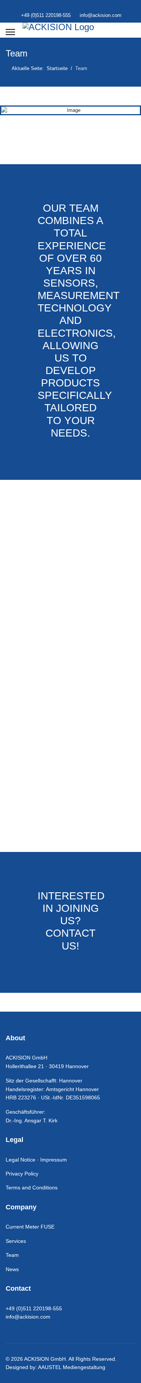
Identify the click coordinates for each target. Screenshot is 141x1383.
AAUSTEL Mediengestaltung (71, 1367)
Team (12, 1255)
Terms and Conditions (32, 1188)
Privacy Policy (22, 1174)
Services (16, 1241)
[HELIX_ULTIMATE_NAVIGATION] (10, 32)
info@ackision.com (100, 15)
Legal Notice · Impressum (36, 1160)
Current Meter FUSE (30, 1227)
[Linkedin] (70, 7)
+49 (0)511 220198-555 (46, 15)
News (12, 1269)
